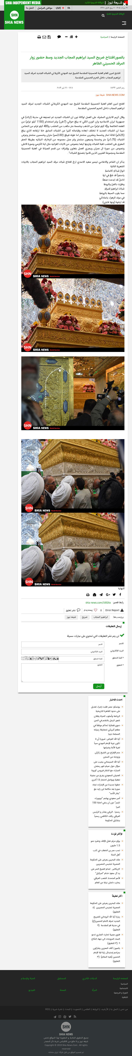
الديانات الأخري (89, 979)
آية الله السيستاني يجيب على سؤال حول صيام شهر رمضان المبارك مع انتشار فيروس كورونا (105, 766)
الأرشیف (104, 1009)
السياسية (104, 37)
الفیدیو (32, 990)
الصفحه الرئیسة (117, 37)
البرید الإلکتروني (117, 650)
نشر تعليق (71, 610)
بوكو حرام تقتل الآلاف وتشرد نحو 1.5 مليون (105, 843)
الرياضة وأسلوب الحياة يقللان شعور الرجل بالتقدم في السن (107, 718)
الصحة (63, 990)
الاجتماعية (124, 988)
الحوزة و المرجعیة (121, 993)
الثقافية (125, 997)
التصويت (77, 1009)
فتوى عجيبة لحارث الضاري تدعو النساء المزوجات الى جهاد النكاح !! (105, 939)
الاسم (121, 643)
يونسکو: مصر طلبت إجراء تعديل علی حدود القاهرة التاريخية (105, 709)
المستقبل (61, 979)
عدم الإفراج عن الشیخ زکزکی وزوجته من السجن (107, 755)
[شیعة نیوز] (66, 2)
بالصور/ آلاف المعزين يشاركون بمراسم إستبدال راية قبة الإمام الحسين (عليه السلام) (106, 954)
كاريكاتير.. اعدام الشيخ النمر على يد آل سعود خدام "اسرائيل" (105, 871)
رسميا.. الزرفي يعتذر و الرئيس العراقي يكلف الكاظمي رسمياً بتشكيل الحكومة (106, 816)
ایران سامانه (53, 1052)
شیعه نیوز (71, 617)
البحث (67, 1009)
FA (69, 8)
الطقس (86, 1009)
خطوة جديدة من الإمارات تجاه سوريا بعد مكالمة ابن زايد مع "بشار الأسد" (106, 789)
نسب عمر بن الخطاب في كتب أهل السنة (106, 853)
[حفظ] (49, 37)
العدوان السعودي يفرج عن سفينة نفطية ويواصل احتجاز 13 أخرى (105, 778)
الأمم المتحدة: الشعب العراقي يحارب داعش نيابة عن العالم (107, 881)
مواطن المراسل (44, 8)
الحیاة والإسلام (28, 979)
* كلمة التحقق (118, 658)
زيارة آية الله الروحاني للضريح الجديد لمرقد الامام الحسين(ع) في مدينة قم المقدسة (106, 923)
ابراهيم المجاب (101, 617)
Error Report (112, 610)
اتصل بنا (30, 8)
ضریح (84, 617)
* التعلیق (120, 665)
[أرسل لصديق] (44, 37)
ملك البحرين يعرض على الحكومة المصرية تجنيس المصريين (105, 862)
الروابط (95, 1009)
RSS (47, 1009)
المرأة (94, 990)
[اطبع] (39, 37)
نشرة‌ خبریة (57, 1009)
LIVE (58, 8)
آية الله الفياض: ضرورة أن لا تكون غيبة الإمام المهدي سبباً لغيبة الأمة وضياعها (107, 743)
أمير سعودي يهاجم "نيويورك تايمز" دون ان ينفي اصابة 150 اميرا (106, 803)
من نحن (124, 1009)
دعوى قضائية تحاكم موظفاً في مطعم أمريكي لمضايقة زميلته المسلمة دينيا (106, 730)
